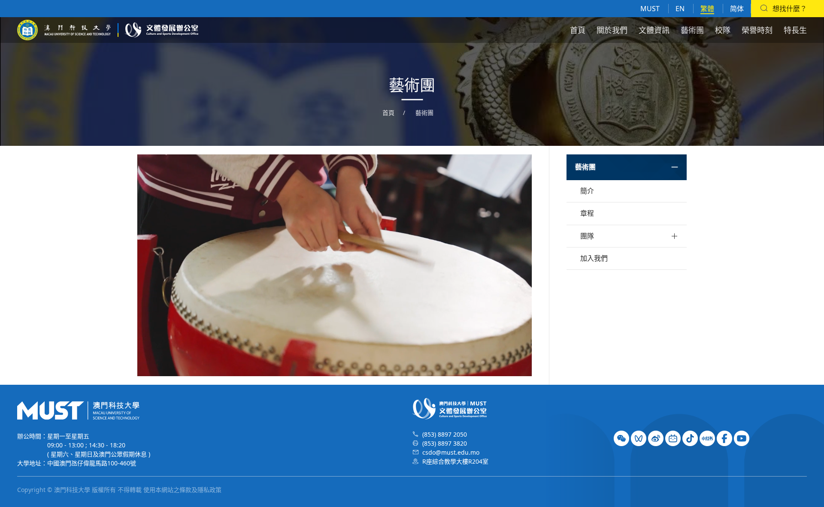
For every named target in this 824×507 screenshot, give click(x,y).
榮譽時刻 (757, 30)
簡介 (587, 191)
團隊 (587, 236)
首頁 (577, 30)
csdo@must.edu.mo (450, 452)
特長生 (795, 30)
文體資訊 (654, 30)
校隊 (722, 30)
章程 (587, 213)
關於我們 (612, 30)
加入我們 (594, 258)
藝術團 (692, 30)
